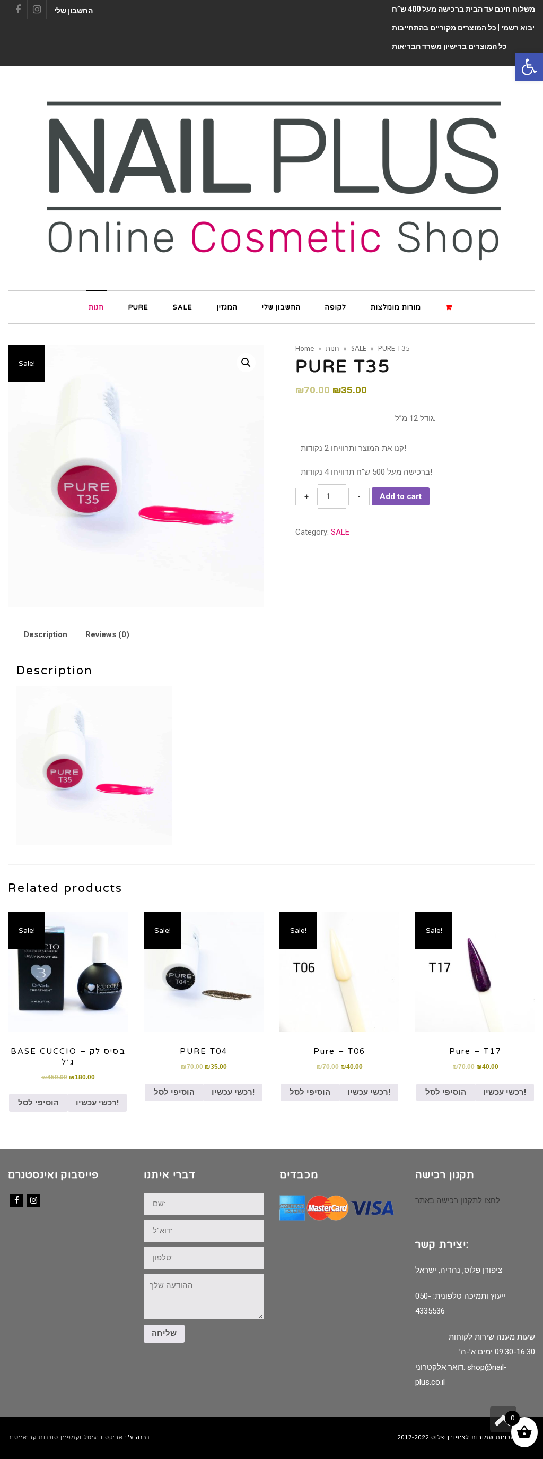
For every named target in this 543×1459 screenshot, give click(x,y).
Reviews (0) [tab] (107, 634)
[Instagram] (33, 1200)
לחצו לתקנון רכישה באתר (457, 1200)
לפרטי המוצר (68, 971)
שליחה (164, 1333)
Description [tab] (45, 634)
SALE (340, 532)
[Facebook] (16, 1200)
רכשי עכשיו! (97, 1103)
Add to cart (401, 496)
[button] (529, 67)
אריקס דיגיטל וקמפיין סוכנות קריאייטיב (65, 1437)
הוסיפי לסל (38, 1103)
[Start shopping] (450, 306)
